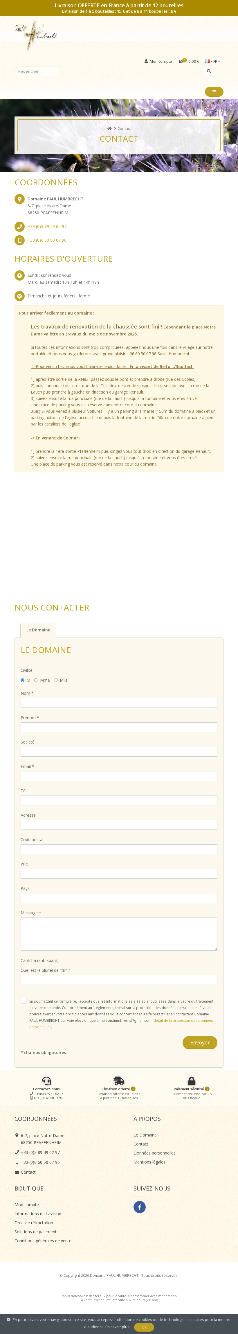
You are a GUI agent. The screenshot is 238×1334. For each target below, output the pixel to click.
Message (31, 912)
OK (144, 1327)
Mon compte (27, 1204)
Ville (24, 864)
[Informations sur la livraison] (133, 1089)
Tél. (24, 790)
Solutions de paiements (37, 1231)
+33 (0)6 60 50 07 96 (47, 240)
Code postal (32, 839)
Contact (28, 1172)
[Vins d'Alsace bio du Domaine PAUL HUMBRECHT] (109, 128)
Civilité (27, 670)
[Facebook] (140, 1207)
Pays (25, 888)
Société (28, 742)
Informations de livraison (38, 1213)
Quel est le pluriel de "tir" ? (45, 970)
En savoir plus (117, 1326)
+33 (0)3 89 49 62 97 (47, 226)
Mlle (64, 680)
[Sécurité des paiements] (207, 1089)
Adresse (28, 815)
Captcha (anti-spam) (40, 960)
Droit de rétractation (34, 1222)
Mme (45, 680)
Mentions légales (149, 1162)
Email (27, 766)
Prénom (30, 717)
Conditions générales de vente (43, 1240)
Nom (27, 693)
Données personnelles (155, 1153)
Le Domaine (145, 1135)
